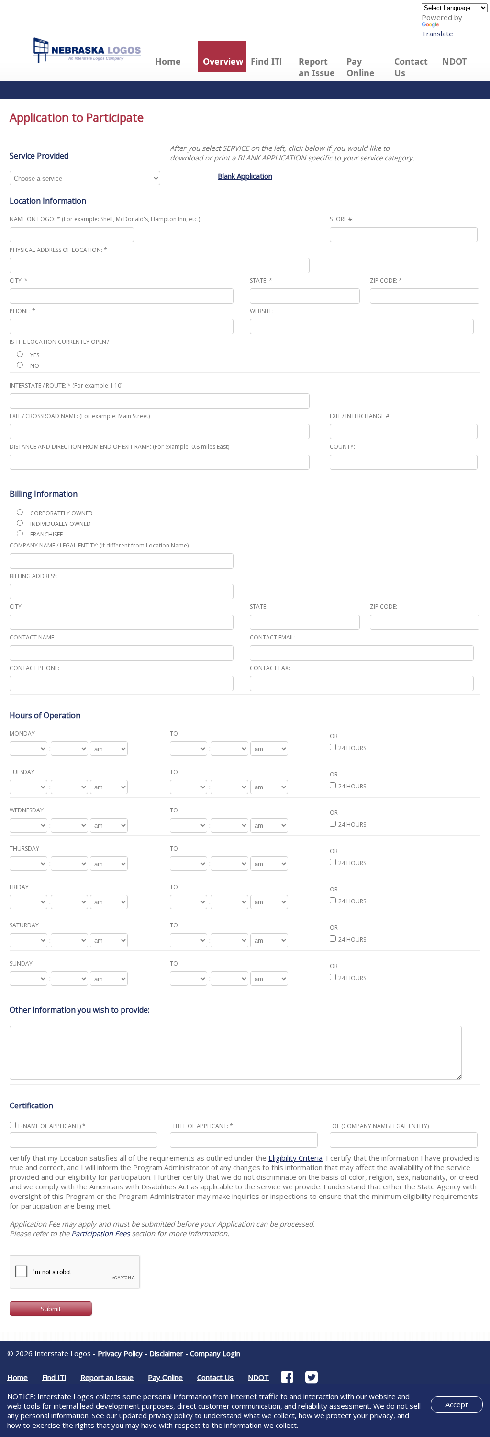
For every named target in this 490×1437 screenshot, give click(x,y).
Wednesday (27, 810)
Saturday (24, 925)
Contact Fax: (270, 668)
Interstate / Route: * (66, 385)
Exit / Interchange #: (360, 416)
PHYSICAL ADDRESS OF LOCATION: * (58, 250)
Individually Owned (60, 524)
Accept (456, 1404)
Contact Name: (33, 637)
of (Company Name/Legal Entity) (380, 1126)
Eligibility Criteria (295, 1158)
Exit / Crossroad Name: (80, 416)
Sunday (21, 963)
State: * (261, 280)
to (174, 734)
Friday (19, 887)
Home (168, 61)
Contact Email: (273, 637)
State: (258, 607)
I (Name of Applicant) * (52, 1126)
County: (342, 447)
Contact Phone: (34, 668)
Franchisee (46, 534)
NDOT (454, 61)
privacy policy (171, 1415)
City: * (19, 280)
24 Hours (352, 748)
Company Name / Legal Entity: (99, 545)
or (334, 736)
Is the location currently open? (59, 342)
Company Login (215, 1353)
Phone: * (22, 311)
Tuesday (22, 772)
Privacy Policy (120, 1353)
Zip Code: (383, 607)
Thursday (24, 848)
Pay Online (360, 67)
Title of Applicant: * (202, 1126)
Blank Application (245, 176)
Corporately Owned (61, 513)
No (34, 366)
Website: (262, 311)
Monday (22, 734)
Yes (34, 355)
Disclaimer (166, 1353)
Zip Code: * (386, 280)
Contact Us (411, 67)
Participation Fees (100, 1233)
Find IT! (266, 61)
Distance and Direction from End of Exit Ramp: (119, 447)
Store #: (342, 219)
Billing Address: (34, 576)
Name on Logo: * (105, 219)
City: (16, 607)
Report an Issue (317, 67)
